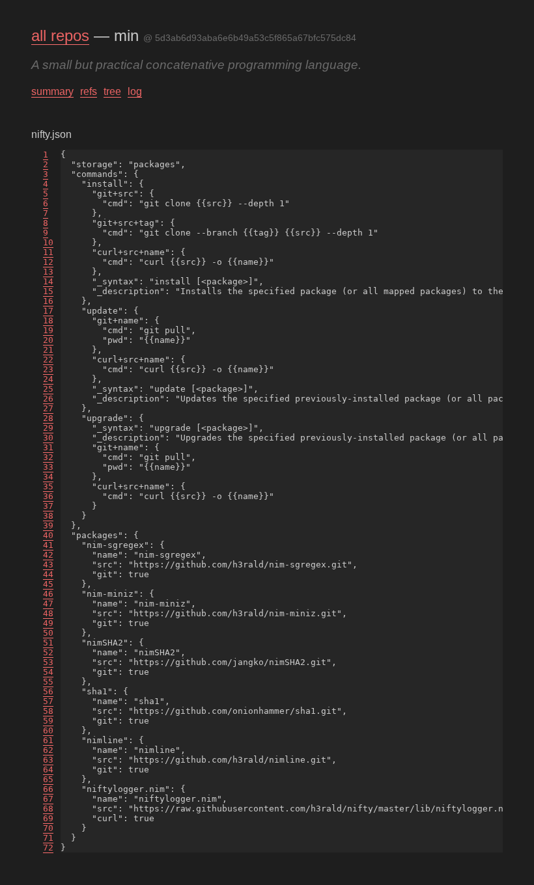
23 (48, 369)
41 (48, 545)
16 (48, 301)
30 (48, 437)
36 (48, 496)
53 (48, 662)
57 (48, 701)
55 (48, 682)
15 (48, 291)
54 (48, 672)
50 (48, 633)
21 (48, 350)
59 (48, 721)
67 (48, 799)
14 (48, 281)
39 (48, 525)
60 (48, 730)
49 (48, 623)
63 (48, 760)
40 (48, 535)
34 (48, 477)
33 (48, 467)
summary (52, 91)
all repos (60, 35)
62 (48, 750)
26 (48, 398)
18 (48, 320)
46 (48, 594)
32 (48, 457)
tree (112, 91)
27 (48, 408)
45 (48, 584)
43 (48, 564)
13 (48, 272)
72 (48, 847)
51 (48, 642)
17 (48, 311)
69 (48, 818)
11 (48, 252)
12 (48, 262)
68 (48, 808)
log (135, 91)
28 (48, 418)
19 (48, 330)
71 (48, 838)
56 (48, 691)
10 (48, 242)
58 (48, 711)
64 (48, 769)
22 (48, 359)
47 (48, 603)
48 (48, 613)
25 (48, 389)
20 (48, 340)
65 (48, 779)
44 (48, 574)
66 (48, 789)
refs (88, 91)
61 (48, 740)
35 (48, 486)
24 (48, 379)
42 (48, 555)
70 (48, 828)
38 (48, 516)
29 (48, 428)
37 (48, 506)
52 (48, 652)
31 (48, 447)
